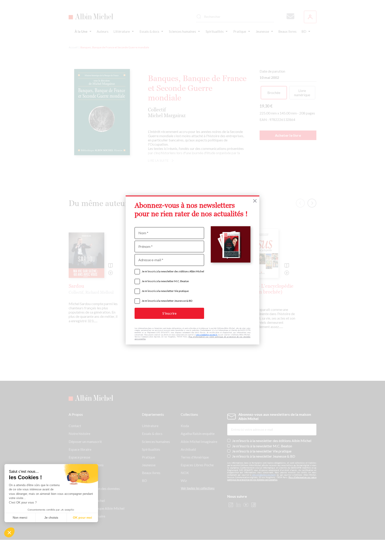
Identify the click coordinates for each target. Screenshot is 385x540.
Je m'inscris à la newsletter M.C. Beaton (165, 281)
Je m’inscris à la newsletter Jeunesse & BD (167, 300)
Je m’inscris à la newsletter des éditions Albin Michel (173, 271)
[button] (9, 532)
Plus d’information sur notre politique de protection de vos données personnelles (192, 338)
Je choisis (51, 517)
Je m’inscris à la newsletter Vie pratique (165, 291)
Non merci (20, 517)
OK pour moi (82, 517)
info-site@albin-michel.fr (206, 335)
